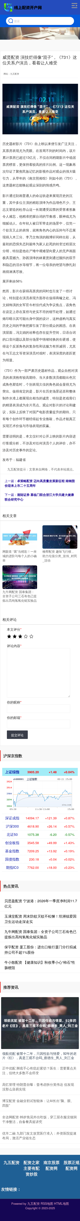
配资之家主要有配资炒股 (32, 1168)
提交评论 (17, 735)
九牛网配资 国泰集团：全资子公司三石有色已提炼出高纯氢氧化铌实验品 (40, 934)
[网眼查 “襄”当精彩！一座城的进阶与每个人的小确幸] (19, 536)
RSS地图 (47, 1203)
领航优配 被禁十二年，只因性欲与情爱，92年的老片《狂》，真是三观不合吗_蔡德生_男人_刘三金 (39, 1055)
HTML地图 (61, 1203)
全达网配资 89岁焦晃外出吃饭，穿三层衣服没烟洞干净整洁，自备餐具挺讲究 (39, 1119)
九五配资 (12, 1162)
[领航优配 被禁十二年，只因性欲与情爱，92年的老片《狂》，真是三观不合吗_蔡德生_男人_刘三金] (40, 1022)
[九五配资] (23, 7)
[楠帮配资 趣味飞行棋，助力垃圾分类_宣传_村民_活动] (59, 536)
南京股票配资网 (52, 1165)
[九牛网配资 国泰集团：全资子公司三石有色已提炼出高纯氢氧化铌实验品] (19, 577)
